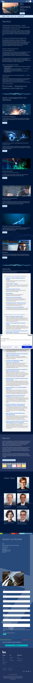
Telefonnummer (5, 618)
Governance (11, 657)
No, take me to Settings (26, 344)
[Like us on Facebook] (23, 671)
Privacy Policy (4, 668)
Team (15, 16)
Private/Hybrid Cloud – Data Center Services (16, 302)
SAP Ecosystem (9, 293)
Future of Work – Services (12, 283)
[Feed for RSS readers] (30, 671)
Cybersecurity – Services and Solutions (15, 307)
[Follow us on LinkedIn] (26, 671)
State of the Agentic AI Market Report (14, 316)
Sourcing (11, 658)
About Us (3, 657)
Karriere (12, 16)
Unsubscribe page (19, 660)
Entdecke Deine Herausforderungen (9, 460)
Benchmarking (12, 660)
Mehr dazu (4, 122)
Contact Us (16, 645)
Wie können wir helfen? (7, 622)
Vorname (4, 594)
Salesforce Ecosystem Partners (13, 289)
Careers (3, 658)
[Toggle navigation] (30, 1)
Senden (4, 634)
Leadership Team (4, 662)
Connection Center (19, 658)
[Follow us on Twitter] (25, 671)
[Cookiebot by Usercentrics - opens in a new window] (28, 335)
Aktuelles (8, 16)
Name (4, 589)
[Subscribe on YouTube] (28, 671)
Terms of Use (10, 668)
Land (4, 613)
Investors (3, 660)
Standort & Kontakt (20, 16)
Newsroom (3, 663)
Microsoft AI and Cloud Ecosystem (14, 297)
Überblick (3, 16)
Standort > (22, 13)
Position (4, 599)
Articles (18, 657)
